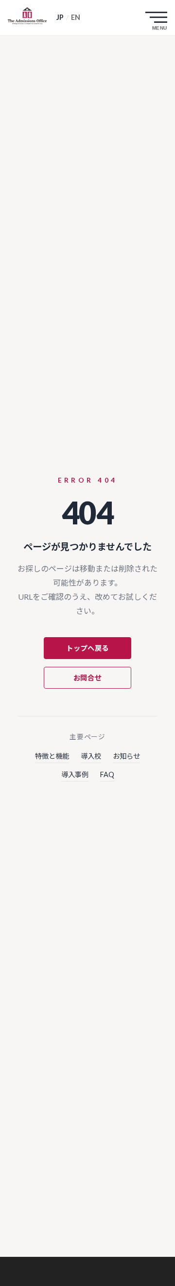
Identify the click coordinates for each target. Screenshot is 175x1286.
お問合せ (87, 678)
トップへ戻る (87, 648)
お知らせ (126, 756)
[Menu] (158, 17)
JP (60, 17)
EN (75, 17)
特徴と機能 (52, 756)
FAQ (107, 774)
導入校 (91, 756)
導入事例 (74, 774)
